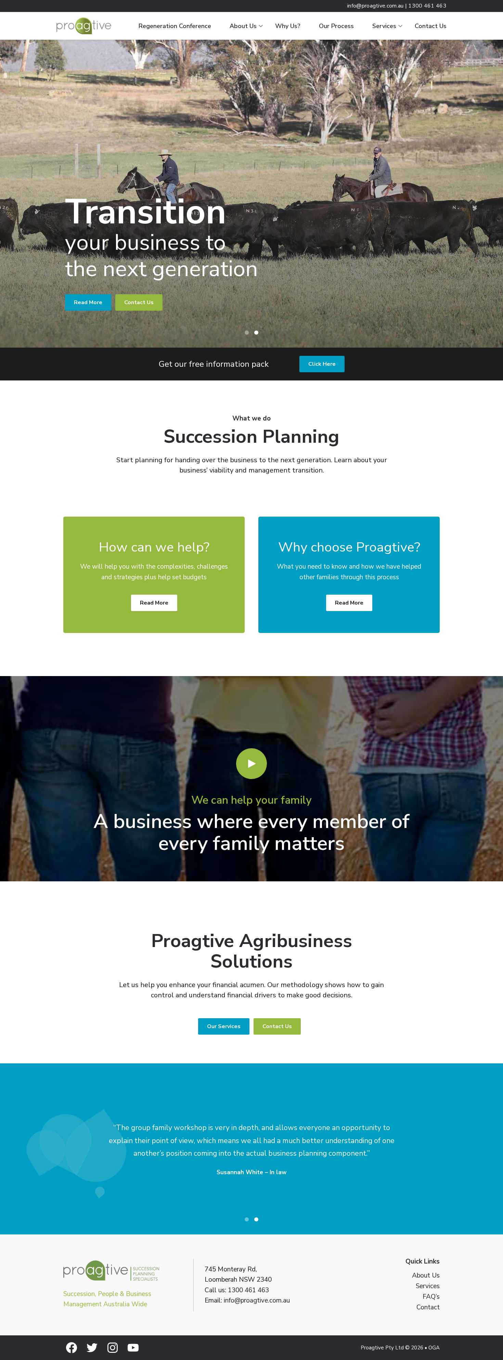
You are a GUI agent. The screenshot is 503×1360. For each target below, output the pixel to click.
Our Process (336, 26)
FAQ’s (431, 1297)
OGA (434, 1347)
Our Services (224, 1026)
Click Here (322, 364)
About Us (243, 26)
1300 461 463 (248, 1290)
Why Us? (287, 26)
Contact (428, 1307)
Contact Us (431, 26)
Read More (88, 302)
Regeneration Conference (175, 26)
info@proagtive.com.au (257, 1300)
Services (384, 26)
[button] (251, 763)
